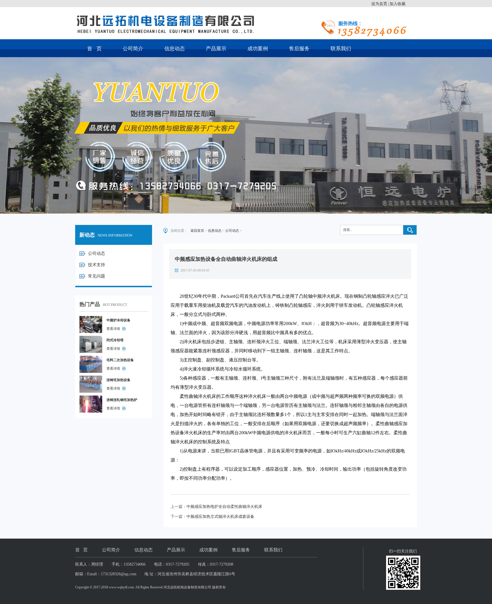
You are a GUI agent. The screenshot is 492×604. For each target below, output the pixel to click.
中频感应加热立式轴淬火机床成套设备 (220, 516)
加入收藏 (397, 4)
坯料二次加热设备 (120, 360)
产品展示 (216, 48)
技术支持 (96, 264)
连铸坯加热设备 (118, 380)
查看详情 (113, 329)
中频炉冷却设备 (118, 320)
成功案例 (257, 48)
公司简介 (133, 48)
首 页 (94, 48)
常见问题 (96, 276)
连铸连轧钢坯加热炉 (121, 400)
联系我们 (341, 48)
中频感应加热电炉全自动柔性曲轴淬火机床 (224, 506)
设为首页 (379, 4)
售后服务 (299, 48)
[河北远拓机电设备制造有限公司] (246, 24)
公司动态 (96, 253)
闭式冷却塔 (115, 340)
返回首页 (197, 231)
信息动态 (174, 48)
